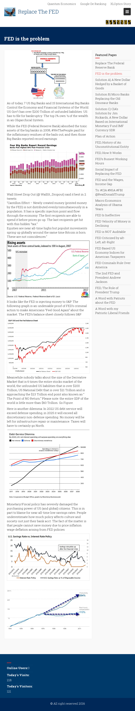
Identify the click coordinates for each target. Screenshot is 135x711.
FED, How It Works (108, 153)
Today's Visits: (18, 675)
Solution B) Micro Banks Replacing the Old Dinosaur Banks (112, 98)
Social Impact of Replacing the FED (108, 171)
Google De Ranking (93, 4)
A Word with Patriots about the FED (110, 300)
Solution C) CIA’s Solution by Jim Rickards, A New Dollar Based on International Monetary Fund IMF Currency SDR (111, 119)
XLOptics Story (120, 4)
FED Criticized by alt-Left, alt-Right (110, 240)
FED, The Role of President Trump (107, 290)
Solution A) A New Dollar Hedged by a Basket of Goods (112, 84)
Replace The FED (38, 11)
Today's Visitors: (20, 686)
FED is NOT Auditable (110, 232)
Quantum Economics (61, 4)
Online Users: (17, 668)
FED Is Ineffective (107, 215)
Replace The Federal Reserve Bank (109, 65)
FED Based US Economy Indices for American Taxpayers (110, 252)
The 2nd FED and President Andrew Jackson (108, 277)
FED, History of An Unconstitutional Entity (112, 144)
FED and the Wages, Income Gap (109, 182)
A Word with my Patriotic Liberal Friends (112, 311)
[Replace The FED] (9, 11)
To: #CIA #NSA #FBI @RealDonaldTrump (109, 192)
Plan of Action (105, 136)
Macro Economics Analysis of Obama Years (108, 204)
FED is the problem (108, 74)
